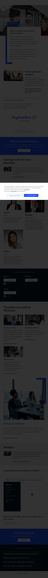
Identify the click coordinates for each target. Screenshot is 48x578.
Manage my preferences (15, 195)
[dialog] (24, 191)
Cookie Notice (27, 189)
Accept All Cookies (31, 195)
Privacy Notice (14, 191)
